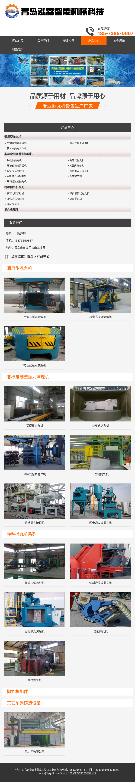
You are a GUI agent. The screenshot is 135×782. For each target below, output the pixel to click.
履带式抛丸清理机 (79, 142)
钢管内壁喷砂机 (15, 193)
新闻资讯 (68, 40)
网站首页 (18, 40)
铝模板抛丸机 (14, 160)
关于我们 (43, 40)
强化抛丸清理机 (15, 198)
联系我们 (18, 49)
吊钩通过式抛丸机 (17, 181)
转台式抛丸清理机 (17, 148)
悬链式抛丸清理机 (17, 165)
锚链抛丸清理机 (15, 170)
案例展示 (119, 40)
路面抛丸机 (76, 198)
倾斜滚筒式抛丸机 (79, 193)
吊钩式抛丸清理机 (17, 142)
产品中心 (93, 40)
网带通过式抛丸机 (79, 170)
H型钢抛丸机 (77, 165)
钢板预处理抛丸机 (17, 176)
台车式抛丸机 (77, 160)
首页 (30, 256)
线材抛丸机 (13, 203)
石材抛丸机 (76, 176)
